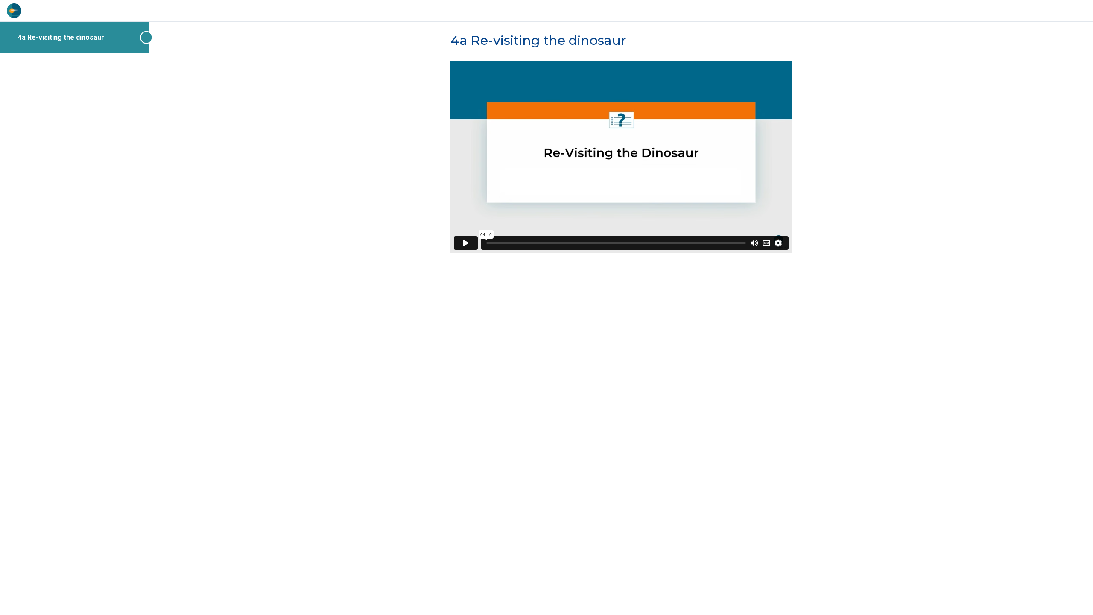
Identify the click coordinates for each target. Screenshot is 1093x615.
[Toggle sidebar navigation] (146, 37)
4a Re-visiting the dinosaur (61, 37)
